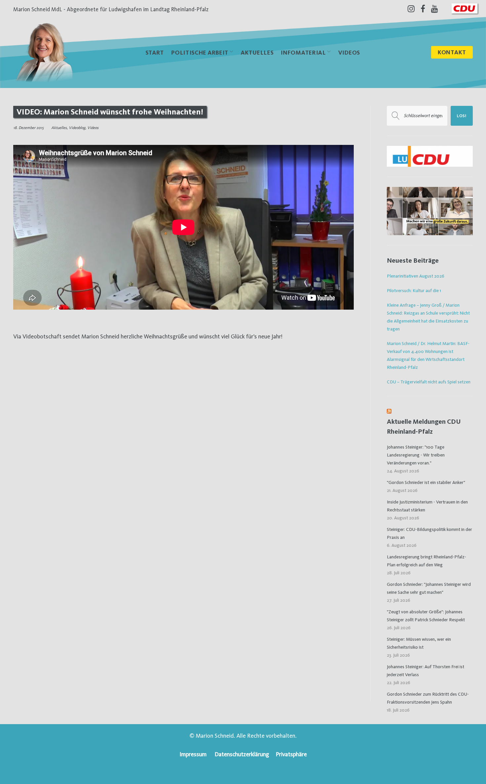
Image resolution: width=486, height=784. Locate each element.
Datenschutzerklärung (242, 754)
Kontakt (452, 52)
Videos (349, 52)
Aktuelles (257, 52)
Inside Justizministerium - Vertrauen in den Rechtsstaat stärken (427, 505)
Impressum (193, 754)
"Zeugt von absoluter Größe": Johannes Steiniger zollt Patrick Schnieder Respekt (426, 615)
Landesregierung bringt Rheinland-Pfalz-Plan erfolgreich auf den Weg (426, 560)
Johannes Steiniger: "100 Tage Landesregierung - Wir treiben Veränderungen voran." (416, 454)
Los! (461, 115)
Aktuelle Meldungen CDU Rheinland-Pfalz (424, 426)
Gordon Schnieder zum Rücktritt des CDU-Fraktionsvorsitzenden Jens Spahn (428, 698)
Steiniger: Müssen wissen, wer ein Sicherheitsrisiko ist (419, 643)
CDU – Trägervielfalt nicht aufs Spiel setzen (428, 381)
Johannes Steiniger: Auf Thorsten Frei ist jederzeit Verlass (425, 670)
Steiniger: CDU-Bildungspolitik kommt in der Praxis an (429, 533)
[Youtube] (434, 9)
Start (154, 52)
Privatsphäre (291, 754)
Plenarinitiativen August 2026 (415, 276)
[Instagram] (411, 9)
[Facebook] (423, 9)
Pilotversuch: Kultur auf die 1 (414, 290)
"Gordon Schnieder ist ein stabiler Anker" (426, 482)
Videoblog (77, 127)
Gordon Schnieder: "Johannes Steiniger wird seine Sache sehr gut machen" (429, 588)
